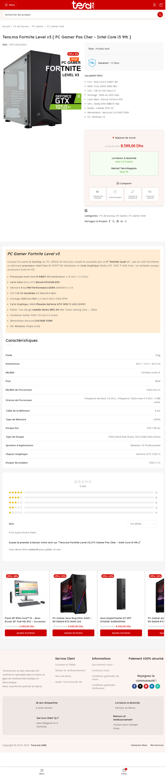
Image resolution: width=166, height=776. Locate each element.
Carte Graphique (89, 265)
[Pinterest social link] (118, 221)
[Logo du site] (83, 4)
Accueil (6, 26)
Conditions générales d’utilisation (103, 686)
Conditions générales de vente (105, 677)
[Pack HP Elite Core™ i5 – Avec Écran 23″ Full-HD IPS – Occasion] (26, 594)
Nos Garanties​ (63, 676)
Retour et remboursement (70, 670)
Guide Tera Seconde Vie (68, 681)
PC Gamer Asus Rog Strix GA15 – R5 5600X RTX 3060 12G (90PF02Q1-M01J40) (72, 621)
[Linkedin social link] (122, 221)
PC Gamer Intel (55, 26)
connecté (33, 549)
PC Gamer (37, 26)
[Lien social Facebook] (109, 221)
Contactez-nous (101, 670)
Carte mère (16, 282)
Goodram (29, 293)
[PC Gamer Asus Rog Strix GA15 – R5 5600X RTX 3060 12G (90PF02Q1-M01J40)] (73, 594)
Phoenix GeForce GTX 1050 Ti (53, 304)
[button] (26, 632)
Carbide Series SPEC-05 (45, 309)
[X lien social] (113, 221)
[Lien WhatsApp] (126, 221)
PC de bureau (21, 26)
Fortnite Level (117, 261)
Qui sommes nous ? (103, 664)
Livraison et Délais (65, 664)
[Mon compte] (154, 5)
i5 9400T (41, 276)
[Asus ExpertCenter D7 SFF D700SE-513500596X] (121, 594)
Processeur (16, 276)
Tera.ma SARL (39, 745)
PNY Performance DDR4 (41, 287)
